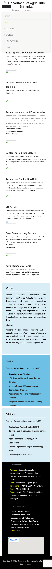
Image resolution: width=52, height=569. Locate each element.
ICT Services (13, 207)
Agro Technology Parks (18, 266)
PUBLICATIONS (11, 41)
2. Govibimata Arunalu (14, 131)
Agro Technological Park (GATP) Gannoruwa (22, 272)
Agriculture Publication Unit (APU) (24, 427)
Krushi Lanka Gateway (20, 511)
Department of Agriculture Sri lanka (32, 561)
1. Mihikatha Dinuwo (13, 129)
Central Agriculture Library (21, 153)
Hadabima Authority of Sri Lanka (25, 524)
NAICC (7, 22)
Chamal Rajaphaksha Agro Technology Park (22, 275)
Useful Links (18, 506)
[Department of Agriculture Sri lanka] (26, 5)
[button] (25, 464)
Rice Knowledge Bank (20, 527)
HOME (7, 16)
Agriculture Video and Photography (25, 112)
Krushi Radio (10, 247)
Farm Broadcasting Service (21, 233)
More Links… (16, 531)
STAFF (7, 47)
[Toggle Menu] (6, 6)
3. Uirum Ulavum (12, 134)
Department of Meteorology (23, 518)
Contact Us (17, 465)
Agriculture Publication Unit (21, 179)
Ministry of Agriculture (20, 515)
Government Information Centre (25, 521)
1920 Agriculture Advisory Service (25, 52)
